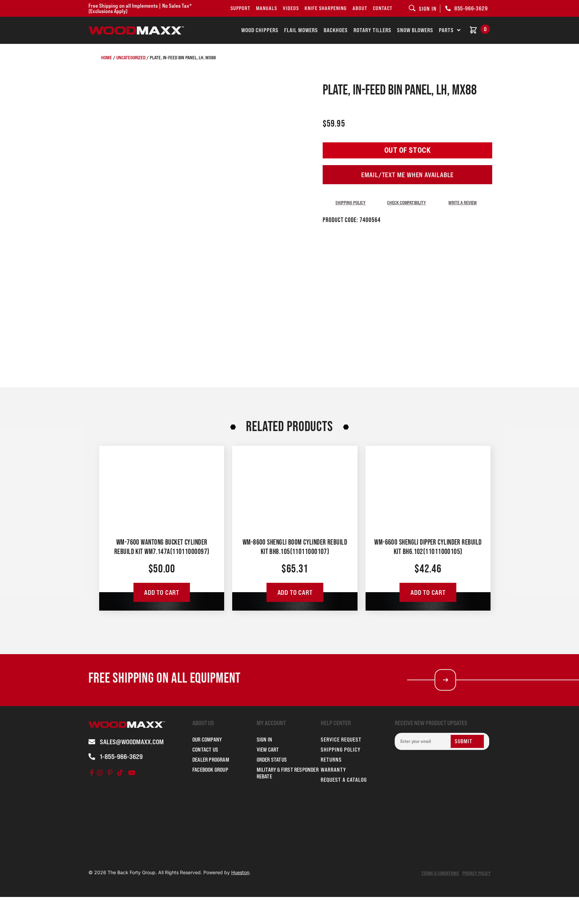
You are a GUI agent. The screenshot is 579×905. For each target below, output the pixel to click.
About (359, 8)
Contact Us (205, 749)
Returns (331, 759)
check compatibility (406, 202)
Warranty (333, 769)
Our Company (207, 739)
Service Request (341, 739)
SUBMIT (463, 741)
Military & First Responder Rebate (288, 773)
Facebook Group (210, 769)
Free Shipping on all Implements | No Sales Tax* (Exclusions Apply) (140, 8)
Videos (291, 8)
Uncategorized (130, 57)
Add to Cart (161, 592)
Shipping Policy (350, 202)
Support (240, 8)
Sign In (264, 739)
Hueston (240, 872)
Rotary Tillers (372, 30)
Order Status (272, 759)
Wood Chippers (259, 30)
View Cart (268, 749)
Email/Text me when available (407, 175)
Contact (382, 8)
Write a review (462, 202)
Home (106, 57)
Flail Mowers (301, 30)
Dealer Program (210, 759)
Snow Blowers (415, 30)
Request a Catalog (344, 779)
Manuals (266, 8)
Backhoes (336, 30)
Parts (446, 30)
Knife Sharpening (326, 8)
